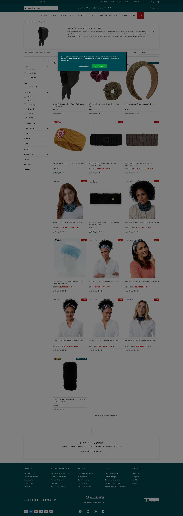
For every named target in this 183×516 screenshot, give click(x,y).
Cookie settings (84, 66)
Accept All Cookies (99, 66)
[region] (92, 61)
